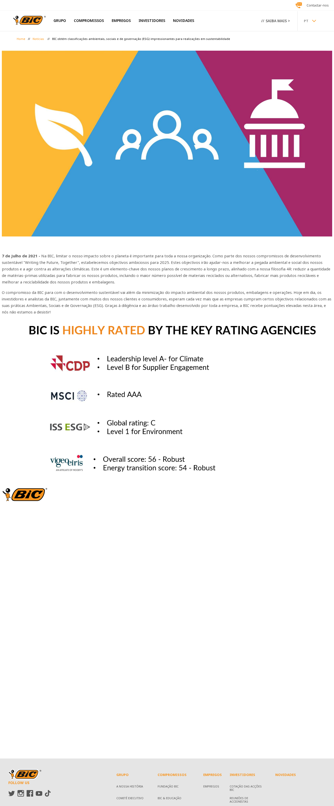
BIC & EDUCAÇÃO (169, 798)
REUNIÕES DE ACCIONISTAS (239, 800)
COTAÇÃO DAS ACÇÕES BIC (246, 788)
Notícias (39, 39)
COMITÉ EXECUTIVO (130, 798)
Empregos (211, 787)
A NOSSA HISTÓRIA (129, 787)
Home (21, 39)
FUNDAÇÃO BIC (168, 787)
